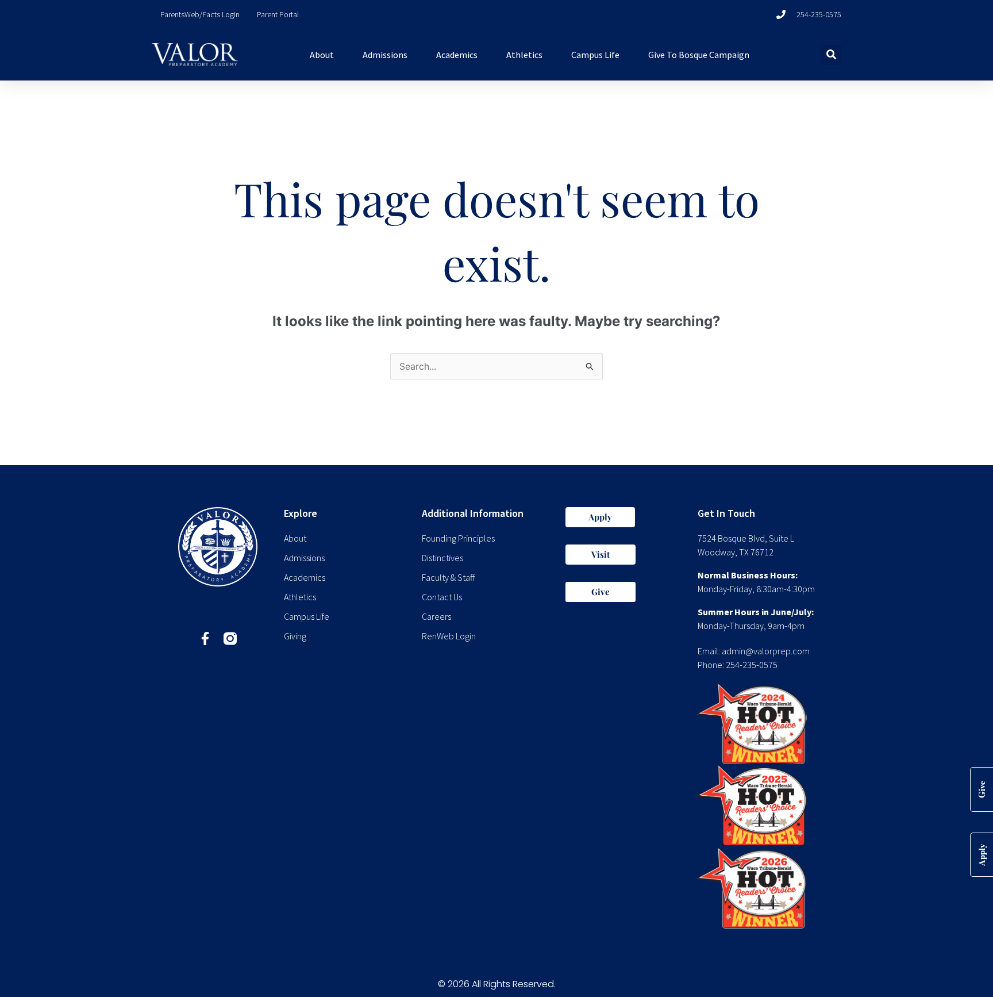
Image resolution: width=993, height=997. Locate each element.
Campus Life (595, 54)
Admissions (385, 54)
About (322, 54)
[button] (831, 55)
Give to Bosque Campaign (698, 54)
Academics (457, 54)
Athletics (524, 54)
